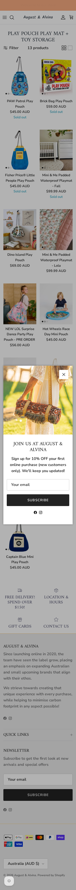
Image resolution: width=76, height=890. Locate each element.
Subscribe (38, 500)
